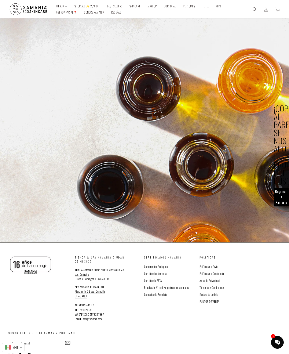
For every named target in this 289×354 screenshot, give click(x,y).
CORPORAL (170, 6)
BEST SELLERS (114, 6)
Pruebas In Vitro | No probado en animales (166, 287)
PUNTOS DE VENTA (209, 301)
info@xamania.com (92, 319)
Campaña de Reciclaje (155, 294)
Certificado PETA (153, 280)
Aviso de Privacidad (210, 280)
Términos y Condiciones (212, 287)
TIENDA (60, 6)
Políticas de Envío (209, 266)
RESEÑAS (116, 12)
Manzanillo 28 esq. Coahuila (90, 291)
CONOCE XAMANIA (94, 12)
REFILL (205, 6)
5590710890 (87, 310)
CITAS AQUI (81, 296)
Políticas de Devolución (212, 273)
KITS (218, 6)
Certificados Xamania (155, 273)
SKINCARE (134, 6)
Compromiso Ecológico (156, 266)
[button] (68, 343)
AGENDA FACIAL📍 (66, 12)
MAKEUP (152, 6)
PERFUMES (189, 6)
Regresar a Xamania (281, 197)
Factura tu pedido (209, 294)
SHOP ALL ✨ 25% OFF (87, 6)
